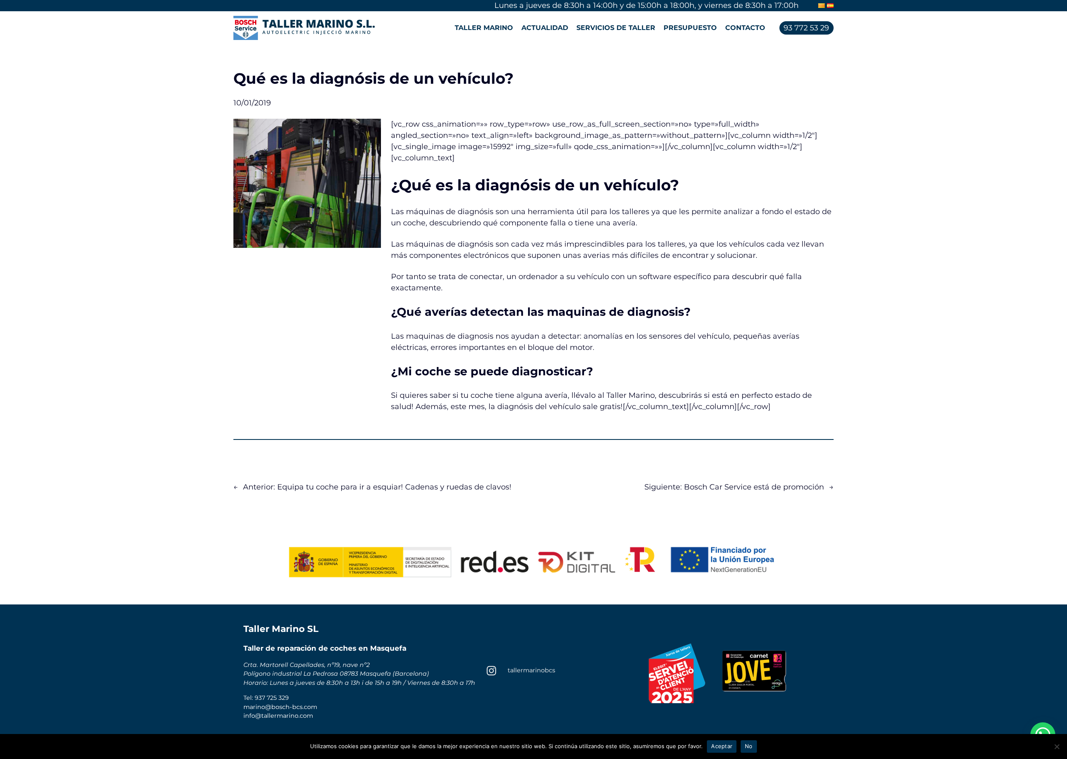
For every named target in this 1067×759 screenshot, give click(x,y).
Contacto (745, 28)
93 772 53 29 (806, 27)
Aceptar (721, 746)
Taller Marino (484, 28)
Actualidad (544, 28)
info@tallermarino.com (278, 715)
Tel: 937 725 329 (266, 698)
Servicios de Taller (615, 28)
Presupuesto (690, 28)
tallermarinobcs (531, 670)
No (749, 746)
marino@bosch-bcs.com (280, 707)
